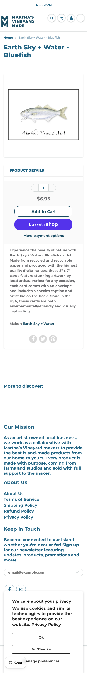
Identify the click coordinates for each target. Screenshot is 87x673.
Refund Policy (19, 511)
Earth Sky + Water (38, 323)
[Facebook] (9, 589)
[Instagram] (21, 589)
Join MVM (44, 5)
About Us (13, 493)
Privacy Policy (46, 624)
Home (8, 37)
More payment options (43, 235)
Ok (41, 637)
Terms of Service (21, 499)
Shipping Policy (20, 505)
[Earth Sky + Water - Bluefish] (43, 114)
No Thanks (41, 649)
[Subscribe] (77, 572)
